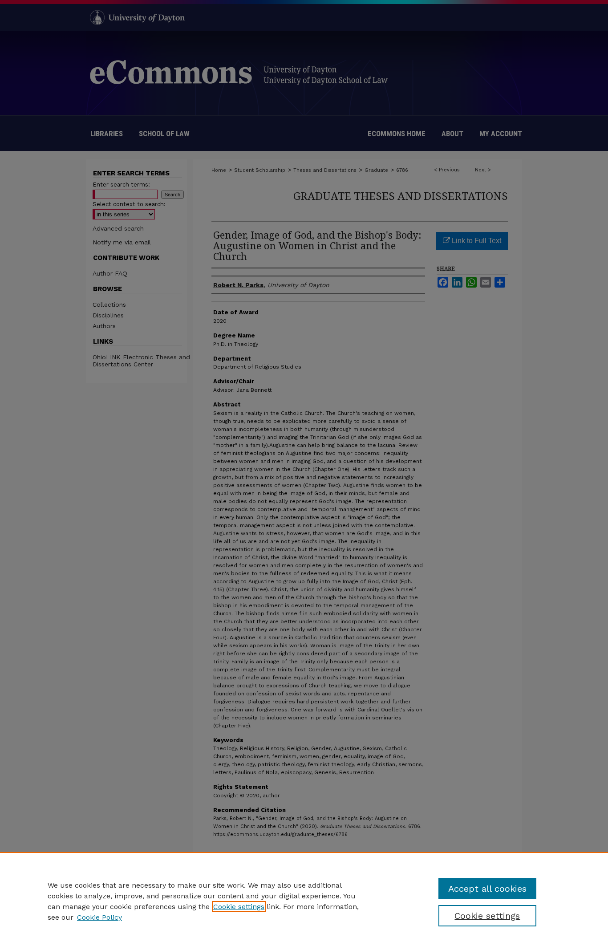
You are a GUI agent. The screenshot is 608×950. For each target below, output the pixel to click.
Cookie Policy (99, 917)
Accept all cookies (487, 888)
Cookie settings (238, 906)
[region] (304, 901)
